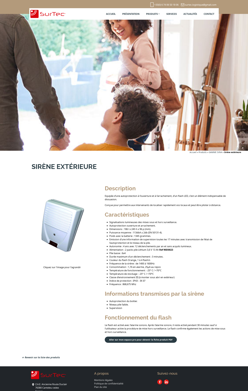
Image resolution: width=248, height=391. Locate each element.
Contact (209, 14)
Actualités (190, 14)
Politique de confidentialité (108, 383)
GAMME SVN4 (215, 152)
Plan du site (100, 387)
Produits (152, 14)
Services (171, 14)
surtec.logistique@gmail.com (200, 4)
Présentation (131, 14)
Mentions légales (103, 380)
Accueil (111, 14)
